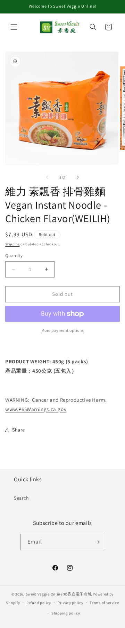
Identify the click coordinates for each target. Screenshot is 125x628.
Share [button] (18, 430)
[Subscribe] (97, 542)
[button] (14, 27)
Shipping (12, 244)
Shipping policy (65, 613)
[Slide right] (77, 177)
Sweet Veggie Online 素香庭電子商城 (59, 594)
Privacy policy (70, 602)
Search (21, 498)
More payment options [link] (62, 330)
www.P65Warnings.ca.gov (35, 409)
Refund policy (38, 602)
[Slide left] (47, 177)
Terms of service (104, 602)
